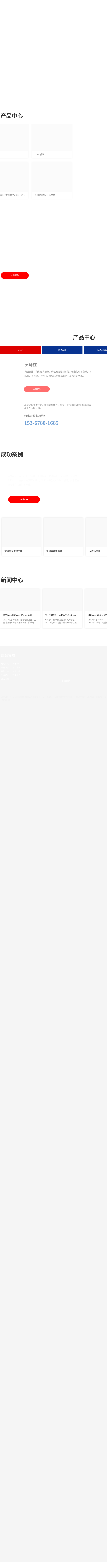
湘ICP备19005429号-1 (64, 697)
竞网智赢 (90, 697)
